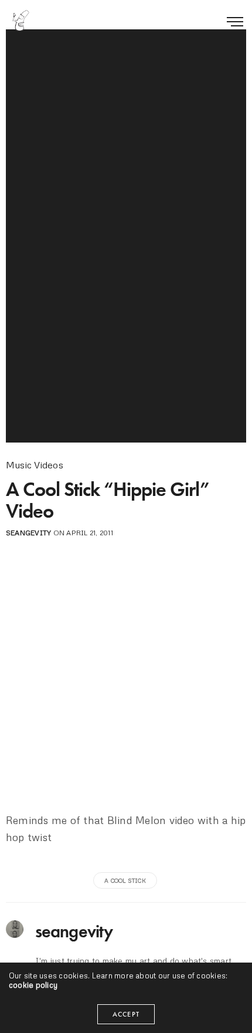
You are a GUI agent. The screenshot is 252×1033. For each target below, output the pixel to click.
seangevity (28, 532)
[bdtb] (20, 20)
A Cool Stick (125, 880)
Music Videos (34, 465)
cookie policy (33, 985)
